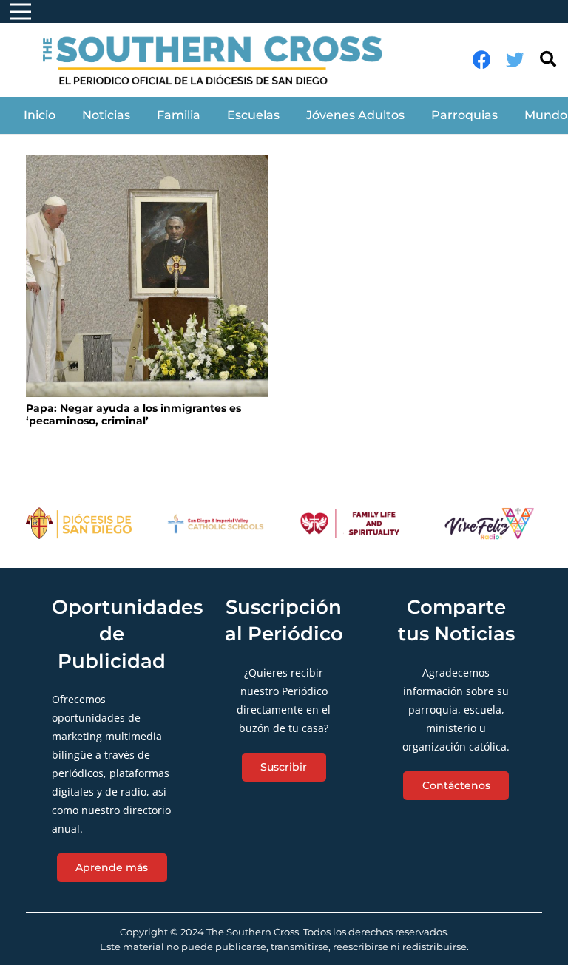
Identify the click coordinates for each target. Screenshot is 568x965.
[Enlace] (221, 60)
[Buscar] (548, 59)
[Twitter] (515, 59)
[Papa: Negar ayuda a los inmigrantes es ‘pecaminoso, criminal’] (147, 276)
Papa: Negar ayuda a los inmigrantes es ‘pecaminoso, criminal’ (133, 414)
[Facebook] (482, 59)
